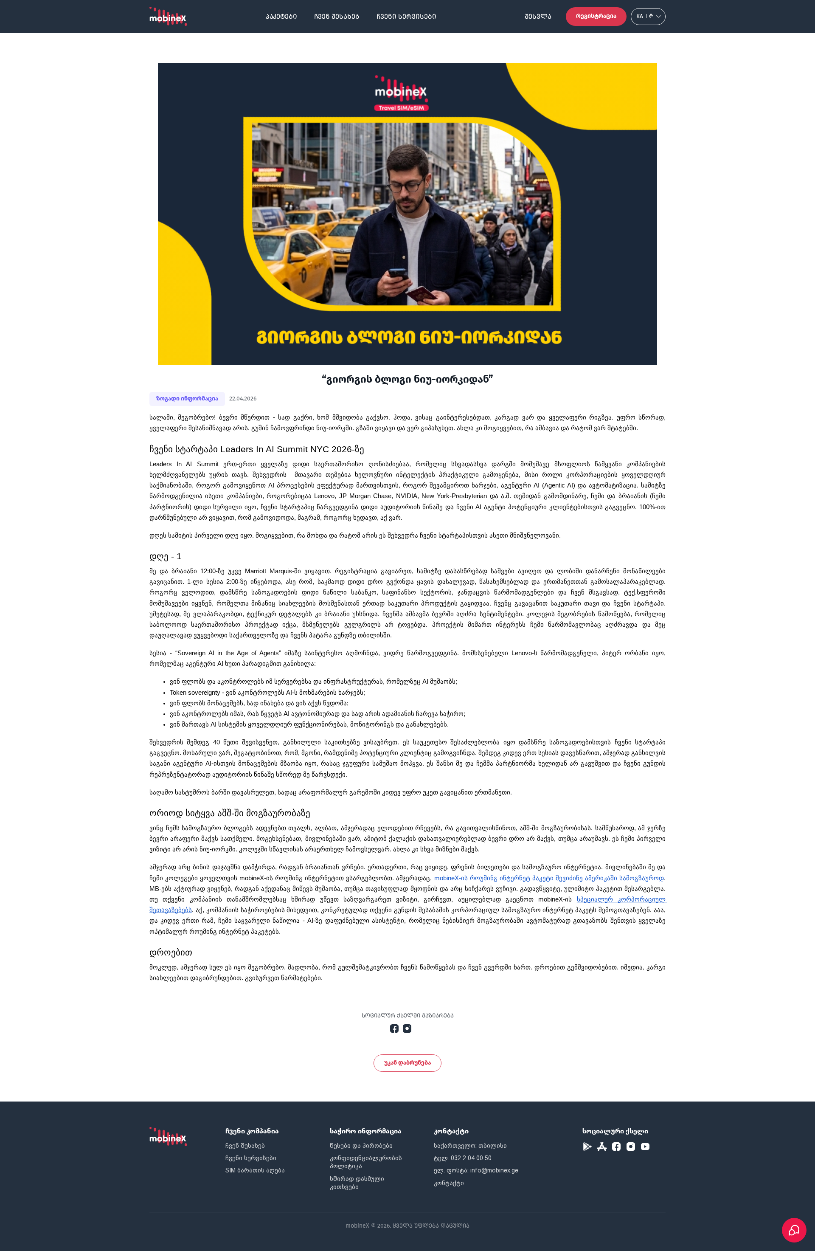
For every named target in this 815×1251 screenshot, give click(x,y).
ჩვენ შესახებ (337, 16)
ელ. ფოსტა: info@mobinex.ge (476, 1170)
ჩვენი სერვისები (406, 16)
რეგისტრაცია (596, 16)
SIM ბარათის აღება (255, 1170)
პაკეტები (281, 16)
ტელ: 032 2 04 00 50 (463, 1158)
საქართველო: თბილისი (470, 1145)
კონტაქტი (449, 1183)
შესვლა (538, 16)
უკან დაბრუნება (407, 1062)
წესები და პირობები (361, 1145)
